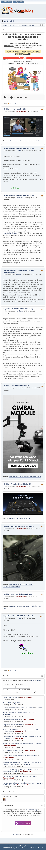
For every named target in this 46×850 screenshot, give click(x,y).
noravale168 (19, 198)
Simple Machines (17, 848)
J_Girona (17, 703)
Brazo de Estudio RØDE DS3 (12, 750)
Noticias (6, 109)
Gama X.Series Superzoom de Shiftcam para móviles (20, 755)
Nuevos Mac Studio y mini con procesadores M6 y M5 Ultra (22, 744)
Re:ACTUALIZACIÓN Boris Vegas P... (24, 309)
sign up (38, 680)
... (13, 104)
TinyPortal (11, 846)
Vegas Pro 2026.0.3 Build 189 (13, 725)
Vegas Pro (7, 309)
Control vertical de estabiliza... (21, 594)
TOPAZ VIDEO (7, 703)
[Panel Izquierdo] (41, 25)
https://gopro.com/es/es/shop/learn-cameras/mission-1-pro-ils (18, 585)
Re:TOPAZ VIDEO (29, 148)
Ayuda (17, 846)
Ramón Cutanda (26, 698)
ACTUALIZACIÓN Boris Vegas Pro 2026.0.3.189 (18, 713)
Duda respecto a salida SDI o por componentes (18, 708)
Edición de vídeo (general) (13, 148)
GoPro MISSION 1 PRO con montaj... (23, 526)
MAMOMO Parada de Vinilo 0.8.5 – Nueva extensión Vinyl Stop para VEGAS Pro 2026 (22, 763)
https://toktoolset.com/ (11, 233)
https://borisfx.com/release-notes (20, 519)
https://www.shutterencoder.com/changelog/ (24, 141)
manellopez (7, 715)
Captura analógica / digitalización (15, 270)
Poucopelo (26, 764)
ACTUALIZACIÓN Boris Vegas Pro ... (24, 616)
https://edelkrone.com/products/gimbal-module (25, 476)
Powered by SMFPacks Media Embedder (33, 848)
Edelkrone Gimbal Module (11, 720)
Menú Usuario (7, 676)
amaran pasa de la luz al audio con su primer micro (19, 776)
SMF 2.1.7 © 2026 (7, 848)
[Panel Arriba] (43, 25)
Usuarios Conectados (10, 792)
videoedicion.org (31, 810)
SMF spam (16, 834)
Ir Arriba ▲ (35, 846)
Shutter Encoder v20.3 (10, 698)
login (32, 680)
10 (15, 104)
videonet (39, 708)
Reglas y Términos (25, 846)
